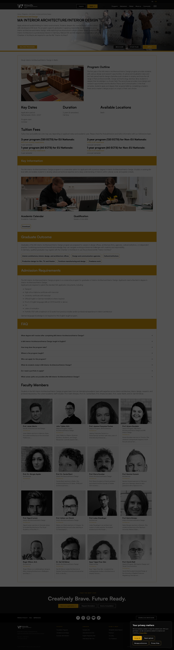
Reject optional (148, 638)
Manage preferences (140, 643)
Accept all (137, 638)
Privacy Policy (143, 633)
